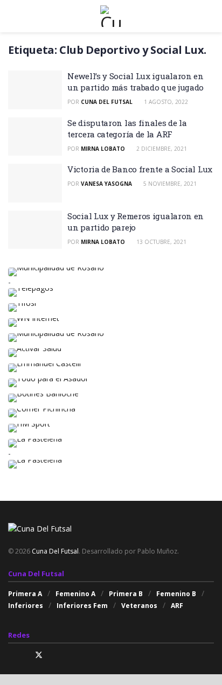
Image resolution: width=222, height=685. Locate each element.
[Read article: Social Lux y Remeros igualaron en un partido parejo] (35, 230)
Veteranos (139, 605)
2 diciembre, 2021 (161, 148)
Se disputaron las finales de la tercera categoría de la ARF (127, 128)
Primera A (25, 593)
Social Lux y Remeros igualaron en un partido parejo (135, 222)
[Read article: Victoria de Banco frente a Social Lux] (35, 183)
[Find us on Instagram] (11, 655)
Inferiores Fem (82, 605)
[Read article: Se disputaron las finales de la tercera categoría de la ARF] (35, 136)
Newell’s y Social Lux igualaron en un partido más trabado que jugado (135, 82)
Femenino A (75, 593)
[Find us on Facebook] (24, 655)
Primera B (126, 593)
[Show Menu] (12, 16)
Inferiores (25, 605)
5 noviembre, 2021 (169, 183)
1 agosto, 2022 (165, 102)
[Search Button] (209, 16)
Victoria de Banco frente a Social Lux (139, 169)
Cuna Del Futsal (107, 102)
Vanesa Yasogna (106, 183)
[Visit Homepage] (111, 16)
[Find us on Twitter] (39, 655)
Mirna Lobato (103, 148)
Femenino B (176, 593)
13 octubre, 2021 (160, 242)
